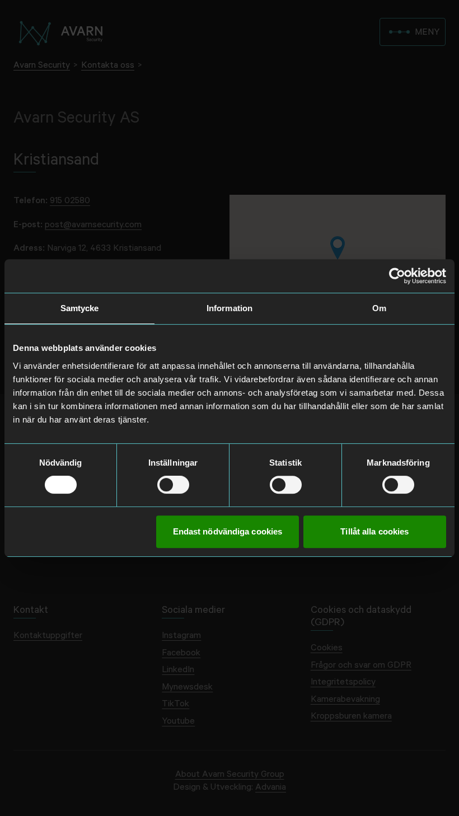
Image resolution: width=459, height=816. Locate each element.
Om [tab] (379, 308)
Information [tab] (229, 308)
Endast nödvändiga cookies (228, 531)
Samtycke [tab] (79, 308)
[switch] (173, 485)
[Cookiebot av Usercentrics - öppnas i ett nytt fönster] (397, 276)
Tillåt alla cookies (374, 531)
